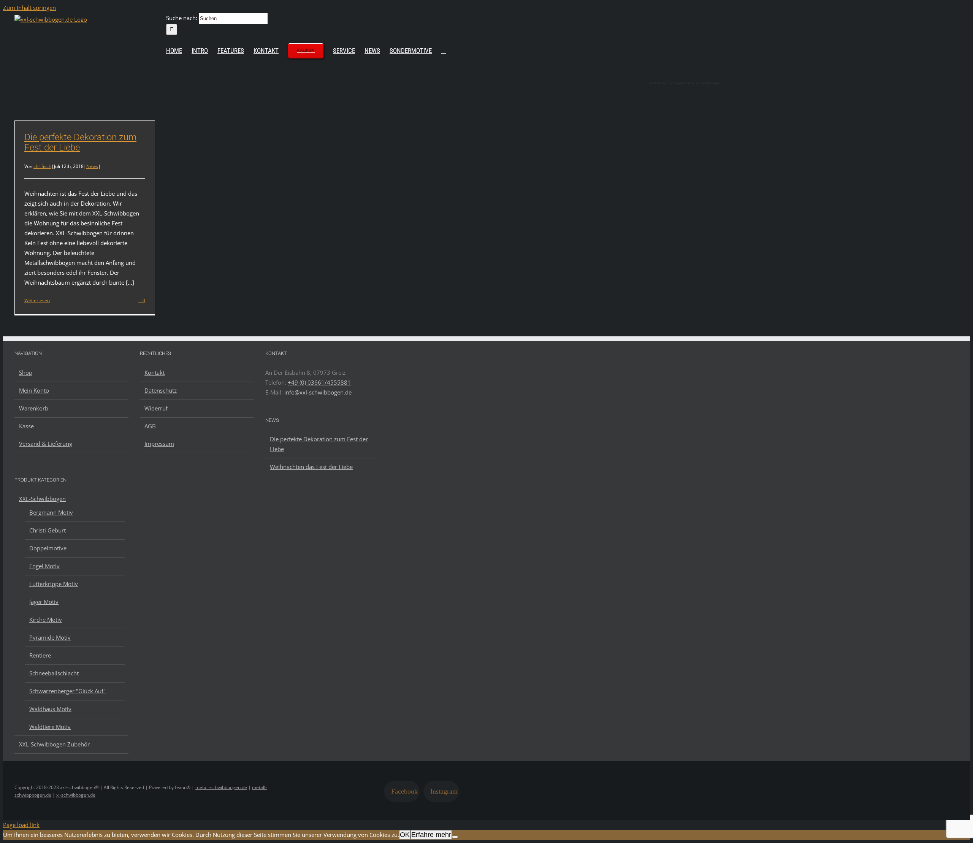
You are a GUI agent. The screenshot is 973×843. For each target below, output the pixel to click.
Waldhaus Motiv (50, 709)
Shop (25, 372)
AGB (150, 426)
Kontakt (154, 372)
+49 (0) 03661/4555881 (319, 382)
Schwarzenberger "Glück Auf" (67, 691)
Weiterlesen (37, 300)
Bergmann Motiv (51, 512)
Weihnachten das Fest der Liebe (311, 467)
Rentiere (40, 655)
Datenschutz (160, 390)
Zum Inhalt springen (29, 7)
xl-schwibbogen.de (75, 795)
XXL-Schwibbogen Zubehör (54, 744)
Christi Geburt (47, 530)
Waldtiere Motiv (50, 726)
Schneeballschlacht (54, 673)
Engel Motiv (44, 566)
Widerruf (156, 408)
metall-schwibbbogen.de (221, 787)
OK (405, 834)
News (92, 166)
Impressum (159, 443)
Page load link (21, 825)
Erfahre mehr (431, 834)
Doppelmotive (48, 548)
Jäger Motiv (44, 601)
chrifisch (42, 166)
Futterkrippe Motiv (53, 584)
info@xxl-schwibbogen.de (318, 392)
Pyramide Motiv (50, 637)
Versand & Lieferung (45, 443)
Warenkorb (33, 408)
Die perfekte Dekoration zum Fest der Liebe (80, 142)
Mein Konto (34, 390)
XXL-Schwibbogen (42, 498)
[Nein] (455, 837)
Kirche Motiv (45, 619)
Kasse (26, 426)
